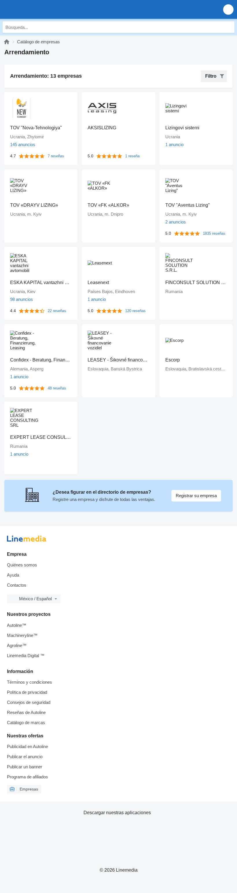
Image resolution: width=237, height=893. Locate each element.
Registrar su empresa (196, 495)
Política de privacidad (27, 692)
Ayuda (13, 575)
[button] (228, 9)
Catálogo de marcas (26, 722)
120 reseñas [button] (135, 311)
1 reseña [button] (132, 156)
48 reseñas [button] (57, 388)
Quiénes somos (22, 564)
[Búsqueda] (228, 27)
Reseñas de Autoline (26, 712)
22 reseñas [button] (57, 311)
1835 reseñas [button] (214, 233)
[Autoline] (6, 41)
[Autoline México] (37, 9)
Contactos (16, 585)
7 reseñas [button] (56, 156)
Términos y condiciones (29, 682)
